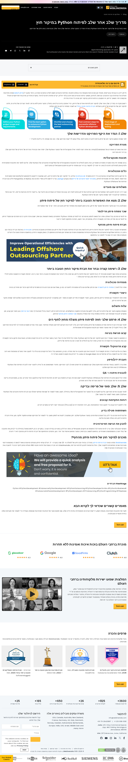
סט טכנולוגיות (80, 176)
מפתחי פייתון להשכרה (106, 287)
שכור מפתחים (36, 7)
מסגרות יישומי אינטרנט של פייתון (84, 179)
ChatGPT (21, 85)
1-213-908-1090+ (120, 721)
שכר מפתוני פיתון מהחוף (67, 314)
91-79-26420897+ (104, 721)
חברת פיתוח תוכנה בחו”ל (86, 106)
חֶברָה (56, 7)
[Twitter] (120, 738)
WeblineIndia (121, 442)
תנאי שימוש (54, 749)
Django (60, 179)
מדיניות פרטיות (65, 749)
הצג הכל (120, 524)
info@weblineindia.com (117, 718)
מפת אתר (44, 749)
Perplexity (7, 85)
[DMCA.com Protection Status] (106, 750)
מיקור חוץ (111, 34)
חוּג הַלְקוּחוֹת (25, 7)
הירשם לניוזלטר (78, 749)
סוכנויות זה (28, 230)
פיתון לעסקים (18, 93)
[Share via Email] (6, 50)
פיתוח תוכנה (47, 7)
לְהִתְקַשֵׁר (121, 714)
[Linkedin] (116, 738)
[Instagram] (111, 738)
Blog (124, 14)
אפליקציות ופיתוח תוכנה (112, 14)
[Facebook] (124, 738)
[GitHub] (102, 738)
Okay (24, 750)
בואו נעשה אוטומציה (60, 2)
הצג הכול (120, 606)
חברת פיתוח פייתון (100, 442)
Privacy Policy (22, 746)
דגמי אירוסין (25, 311)
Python (122, 34)
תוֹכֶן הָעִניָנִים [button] (93, 67)
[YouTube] (106, 738)
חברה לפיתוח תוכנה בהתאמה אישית (49, 751)
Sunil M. (109, 47)
